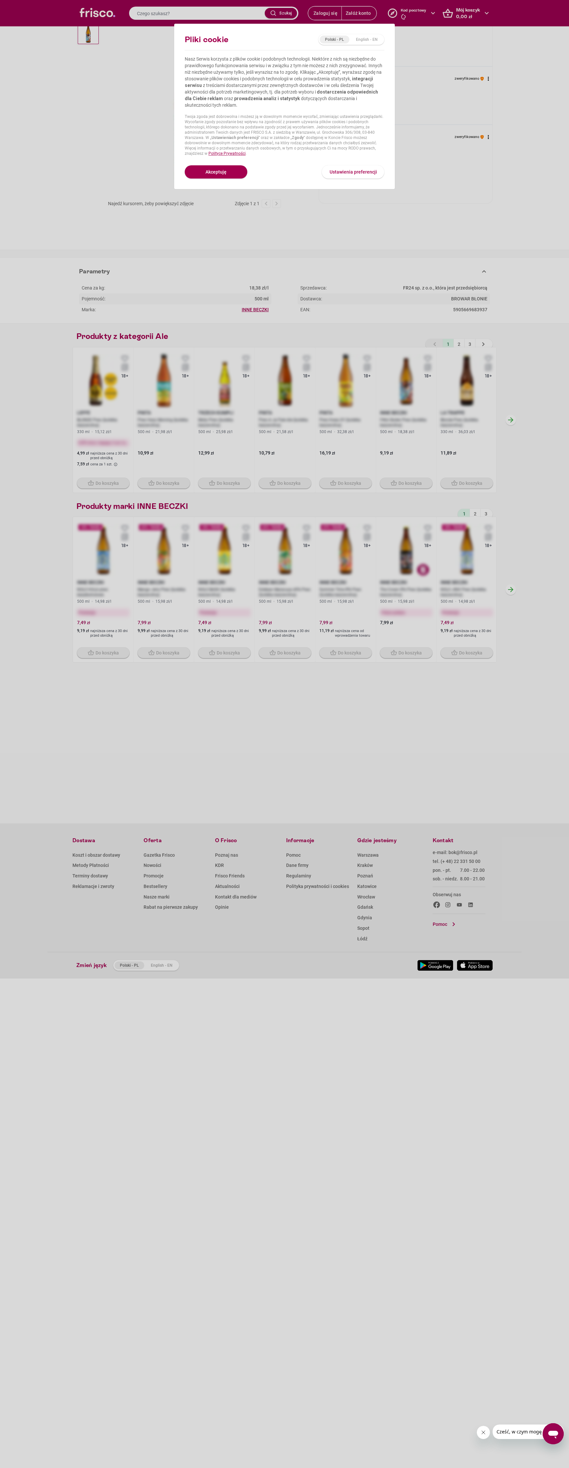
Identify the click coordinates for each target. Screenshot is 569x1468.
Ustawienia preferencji (353, 172)
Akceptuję (216, 172)
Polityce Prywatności (227, 153)
